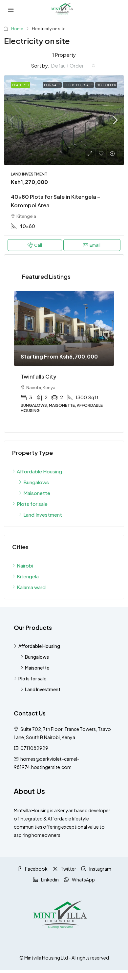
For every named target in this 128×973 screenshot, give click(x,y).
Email (95, 245)
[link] (64, 120)
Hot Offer (106, 85)
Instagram (100, 869)
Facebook (36, 869)
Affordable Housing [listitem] (39, 471)
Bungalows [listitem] (36, 482)
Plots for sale (78, 85)
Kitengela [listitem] (28, 576)
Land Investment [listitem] (42, 514)
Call (38, 245)
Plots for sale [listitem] (32, 504)
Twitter (68, 869)
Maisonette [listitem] (36, 493)
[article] (64, 357)
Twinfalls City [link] (38, 376)
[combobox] (73, 65)
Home (17, 28)
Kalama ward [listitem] (31, 587)
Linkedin (49, 879)
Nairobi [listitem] (25, 565)
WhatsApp (83, 879)
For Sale (52, 85)
